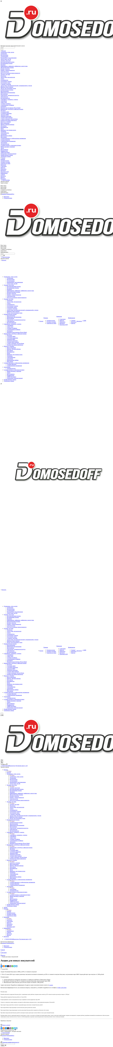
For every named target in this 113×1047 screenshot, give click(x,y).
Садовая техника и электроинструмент (20, 894)
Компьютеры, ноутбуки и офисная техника (21, 847)
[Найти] (2, 49)
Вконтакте (6, 196)
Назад (9, 771)
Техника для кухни (15, 787)
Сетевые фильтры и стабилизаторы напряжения (22, 882)
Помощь (9, 911)
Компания (9, 920)
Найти (2, 1045)
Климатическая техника (16, 822)
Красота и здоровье (15, 863)
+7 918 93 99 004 (5, 180)
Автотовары (13, 889)
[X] (8, 966)
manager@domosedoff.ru (8, 194)
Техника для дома (14, 804)
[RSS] (1, 967)
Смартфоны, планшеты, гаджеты (18, 835)
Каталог (9, 772)
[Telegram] (17, 966)
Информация (10, 931)
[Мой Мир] (6, 966)
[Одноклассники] (4, 966)
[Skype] (14, 966)
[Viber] (10, 966)
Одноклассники (8, 198)
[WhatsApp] (12, 966)
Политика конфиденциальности (10, 1042)
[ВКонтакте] (1, 966)
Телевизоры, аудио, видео (16, 776)
